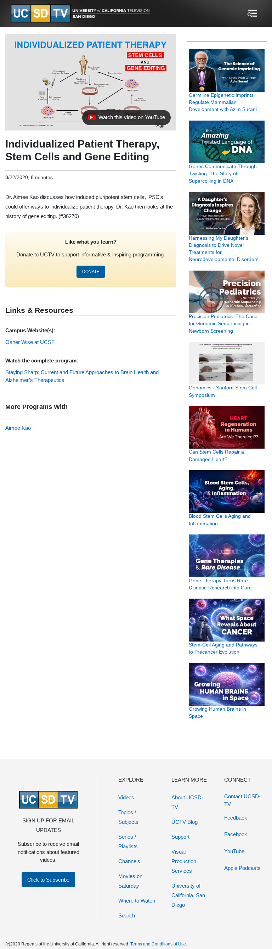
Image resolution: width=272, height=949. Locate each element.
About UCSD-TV (187, 802)
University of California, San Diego (188, 895)
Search (126, 915)
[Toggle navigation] (252, 13)
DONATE (91, 271)
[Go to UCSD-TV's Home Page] (81, 13)
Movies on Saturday (130, 881)
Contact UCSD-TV (242, 800)
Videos (126, 797)
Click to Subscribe (48, 880)
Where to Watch (136, 901)
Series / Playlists (128, 841)
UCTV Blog (184, 822)
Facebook (235, 834)
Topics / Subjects (128, 817)
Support (180, 837)
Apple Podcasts (242, 868)
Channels (129, 861)
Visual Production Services (183, 861)
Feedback (235, 818)
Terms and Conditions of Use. (158, 944)
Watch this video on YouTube (126, 119)
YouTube (234, 851)
